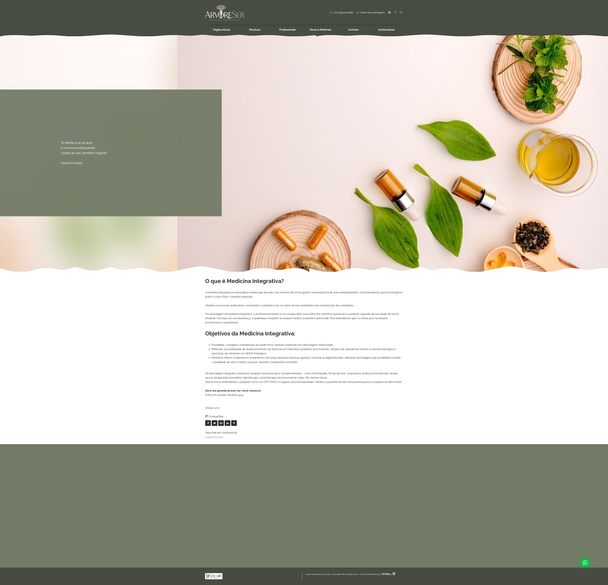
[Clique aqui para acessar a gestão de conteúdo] (393, 574)
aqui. (241, 394)
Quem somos (215, 437)
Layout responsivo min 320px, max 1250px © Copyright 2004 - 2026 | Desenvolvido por (343, 574)
